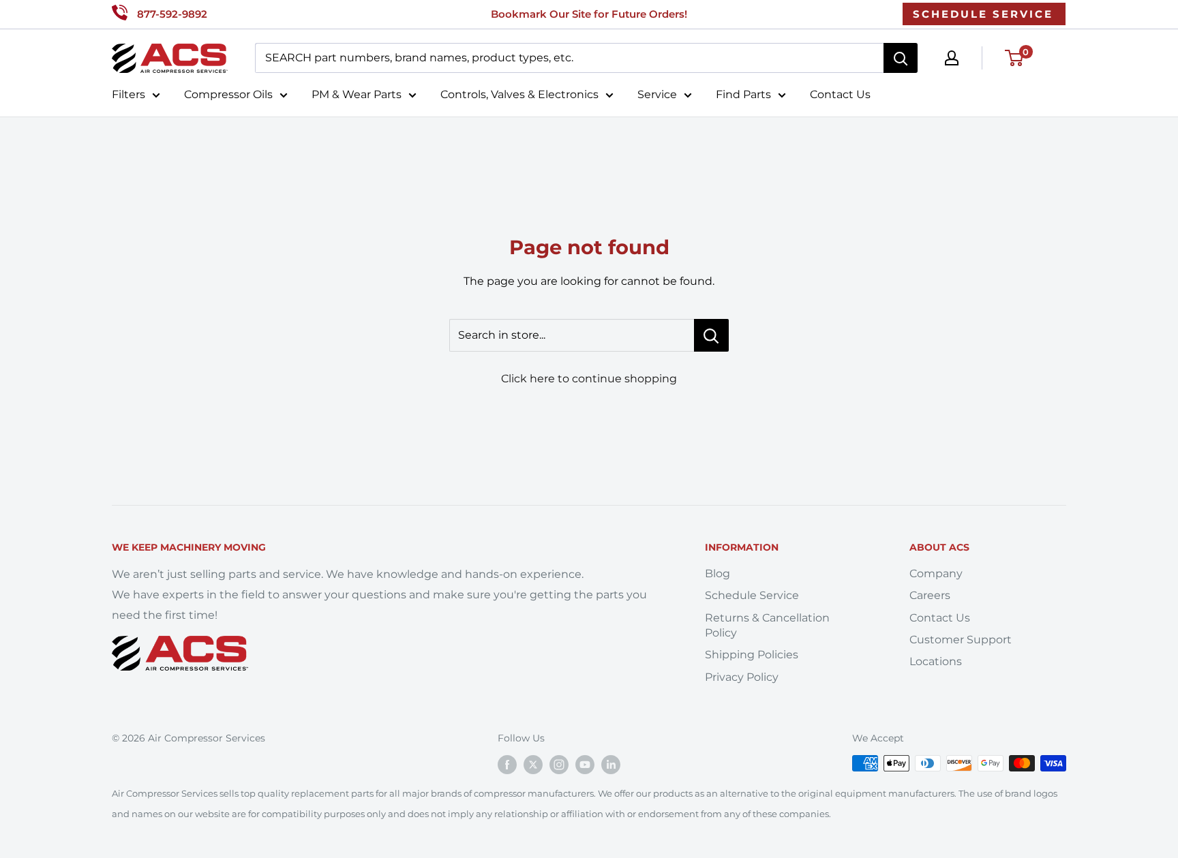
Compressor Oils (228, 94)
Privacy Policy (742, 677)
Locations (935, 661)
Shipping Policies (751, 654)
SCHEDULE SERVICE (983, 13)
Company (936, 573)
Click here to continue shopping (589, 378)
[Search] (900, 58)
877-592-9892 (172, 13)
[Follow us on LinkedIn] (610, 764)
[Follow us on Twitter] (533, 764)
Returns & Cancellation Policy (767, 625)
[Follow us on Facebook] (507, 764)
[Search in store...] (711, 335)
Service (657, 94)
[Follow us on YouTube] (584, 764)
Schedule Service (752, 595)
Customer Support (960, 639)
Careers (929, 595)
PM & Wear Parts (357, 94)
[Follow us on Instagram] (559, 764)
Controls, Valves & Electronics (519, 94)
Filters (128, 94)
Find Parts (743, 94)
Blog (717, 573)
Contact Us (840, 94)
